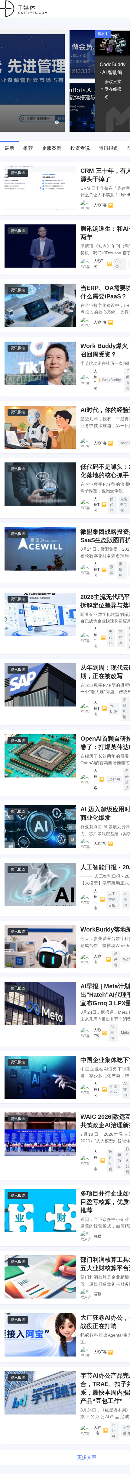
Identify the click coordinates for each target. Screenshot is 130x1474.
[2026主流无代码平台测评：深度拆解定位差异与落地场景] (40, 614)
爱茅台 (116, 959)
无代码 (110, 637)
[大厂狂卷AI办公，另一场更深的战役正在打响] (40, 1335)
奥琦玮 (120, 570)
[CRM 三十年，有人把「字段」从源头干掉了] (40, 188)
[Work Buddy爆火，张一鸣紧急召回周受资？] (40, 363)
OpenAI (114, 779)
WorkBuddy (111, 380)
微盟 (111, 570)
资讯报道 (18, 173)
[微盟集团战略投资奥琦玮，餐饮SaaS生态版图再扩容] (40, 549)
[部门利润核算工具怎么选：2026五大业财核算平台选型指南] (40, 1277)
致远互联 (110, 1160)
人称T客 (100, 205)
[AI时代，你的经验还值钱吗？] (40, 427)
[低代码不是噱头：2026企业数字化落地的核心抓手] (40, 484)
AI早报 (112, 1033)
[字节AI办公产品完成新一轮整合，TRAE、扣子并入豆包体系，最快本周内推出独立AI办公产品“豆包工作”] (40, 1392)
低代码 (111, 505)
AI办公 (118, 264)
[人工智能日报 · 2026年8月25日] (40, 884)
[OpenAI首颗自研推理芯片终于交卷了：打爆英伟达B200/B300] (40, 755)
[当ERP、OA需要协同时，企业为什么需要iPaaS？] (40, 305)
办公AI (113, 1430)
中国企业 (113, 1090)
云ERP (114, 708)
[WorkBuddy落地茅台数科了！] (40, 946)
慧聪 (97, 1236)
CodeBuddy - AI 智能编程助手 (112, 72)
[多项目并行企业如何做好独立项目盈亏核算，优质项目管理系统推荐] (40, 1210)
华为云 (119, 1160)
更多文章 (86, 1457)
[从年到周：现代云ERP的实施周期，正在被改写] (40, 684)
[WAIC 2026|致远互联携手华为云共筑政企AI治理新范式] (40, 1134)
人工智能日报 (111, 899)
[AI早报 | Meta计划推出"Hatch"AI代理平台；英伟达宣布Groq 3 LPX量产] (40, 1003)
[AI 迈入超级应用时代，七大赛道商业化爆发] (40, 826)
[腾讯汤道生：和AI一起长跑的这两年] (40, 246)
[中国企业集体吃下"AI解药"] (40, 1077)
